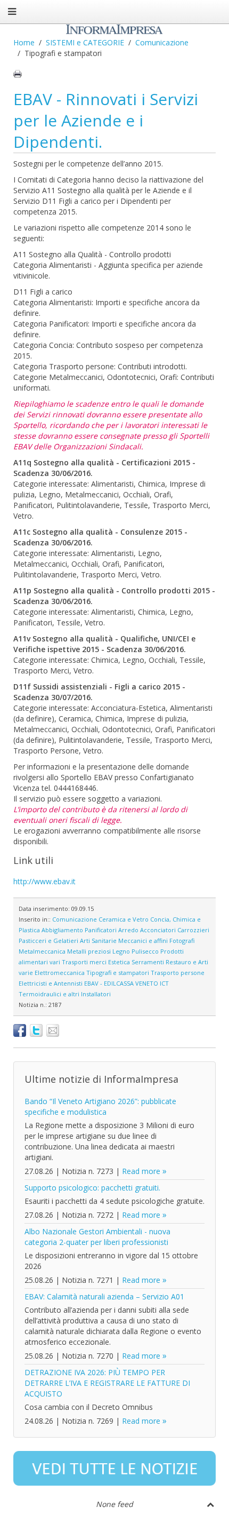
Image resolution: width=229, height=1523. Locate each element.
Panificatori (101, 930)
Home (24, 42)
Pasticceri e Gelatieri (48, 941)
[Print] (17, 73)
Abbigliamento (62, 930)
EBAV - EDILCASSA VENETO (121, 983)
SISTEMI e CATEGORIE (85, 42)
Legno (121, 951)
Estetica (119, 962)
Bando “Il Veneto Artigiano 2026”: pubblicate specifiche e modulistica (100, 1106)
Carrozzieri (193, 930)
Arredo (128, 930)
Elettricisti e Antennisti (51, 983)
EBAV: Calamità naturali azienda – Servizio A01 (104, 1296)
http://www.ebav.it (44, 881)
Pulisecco (145, 951)
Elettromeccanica (60, 973)
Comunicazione (162, 42)
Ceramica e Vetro (124, 919)
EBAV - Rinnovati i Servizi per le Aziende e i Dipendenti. (105, 120)
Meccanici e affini (143, 941)
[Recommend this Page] (52, 1030)
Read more (141, 1171)
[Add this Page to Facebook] (19, 1030)
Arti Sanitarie (98, 941)
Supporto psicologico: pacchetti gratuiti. (92, 1188)
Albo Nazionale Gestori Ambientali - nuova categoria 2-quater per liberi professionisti (97, 1236)
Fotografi (181, 941)
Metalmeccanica (42, 951)
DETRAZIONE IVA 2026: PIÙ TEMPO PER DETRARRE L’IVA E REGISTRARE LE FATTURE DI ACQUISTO (107, 1383)
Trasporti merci (84, 962)
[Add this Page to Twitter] (36, 1030)
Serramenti (148, 962)
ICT (164, 983)
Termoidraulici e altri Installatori (65, 994)
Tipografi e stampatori (117, 973)
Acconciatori (158, 930)
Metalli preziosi (89, 951)
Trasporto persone (178, 973)
